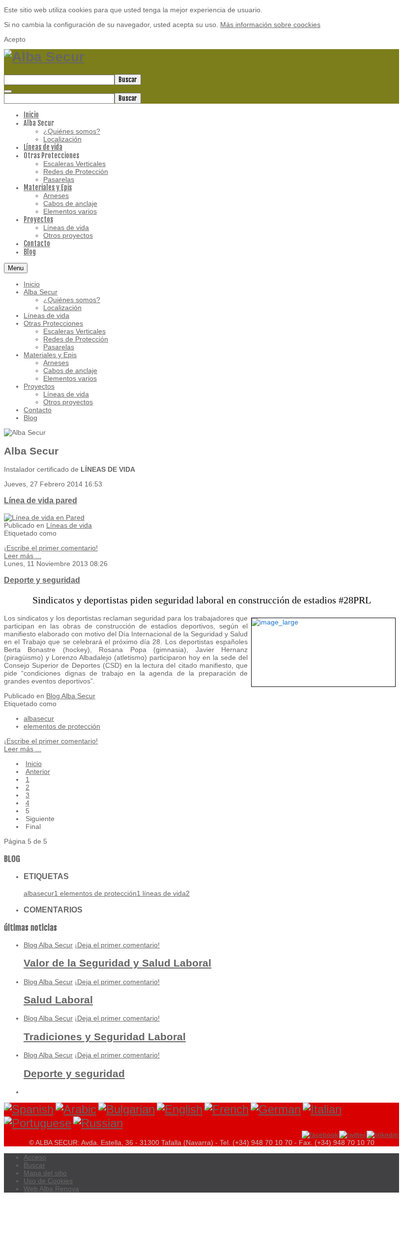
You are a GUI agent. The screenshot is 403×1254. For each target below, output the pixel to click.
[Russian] (98, 1123)
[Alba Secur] (44, 56)
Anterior (38, 771)
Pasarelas (58, 347)
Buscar (127, 80)
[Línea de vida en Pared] (44, 517)
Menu (16, 268)
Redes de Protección (75, 339)
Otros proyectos (68, 402)
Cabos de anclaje (70, 370)
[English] (179, 1109)
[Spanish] (29, 1109)
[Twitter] (353, 1134)
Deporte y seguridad (42, 579)
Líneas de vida (46, 315)
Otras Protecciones (53, 323)
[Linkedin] (383, 1134)
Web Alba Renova (51, 1189)
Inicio (32, 284)
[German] (276, 1109)
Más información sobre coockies (270, 24)
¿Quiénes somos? (71, 300)
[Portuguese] (37, 1123)
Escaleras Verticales (74, 331)
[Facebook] (320, 1134)
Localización (62, 308)
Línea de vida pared (40, 500)
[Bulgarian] (126, 1109)
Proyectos (39, 386)
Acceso (35, 1157)
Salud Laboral (58, 999)
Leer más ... (22, 556)
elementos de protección (62, 726)
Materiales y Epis (50, 355)
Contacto (38, 410)
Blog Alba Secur (70, 696)
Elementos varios (70, 378)
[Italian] (322, 1109)
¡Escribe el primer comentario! (51, 548)
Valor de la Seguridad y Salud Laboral (117, 963)
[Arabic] (76, 1109)
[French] (226, 1109)
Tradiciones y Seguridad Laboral (105, 1036)
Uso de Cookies (48, 1181)
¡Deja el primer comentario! (117, 945)
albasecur (39, 718)
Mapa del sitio (45, 1173)
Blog (30, 418)
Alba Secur (41, 292)
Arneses (56, 363)
